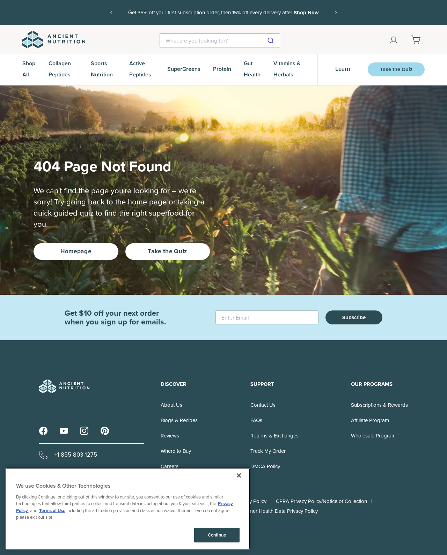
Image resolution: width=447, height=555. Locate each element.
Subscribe (354, 317)
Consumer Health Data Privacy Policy (276, 511)
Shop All (28, 68)
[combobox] (220, 40)
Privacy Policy (251, 501)
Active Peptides (140, 68)
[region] (128, 508)
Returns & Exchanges (274, 436)
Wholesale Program (373, 436)
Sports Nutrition (102, 68)
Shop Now (306, 12)
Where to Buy (176, 451)
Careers (169, 466)
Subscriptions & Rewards (379, 405)
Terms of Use (52, 510)
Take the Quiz (396, 69)
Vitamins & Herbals (286, 68)
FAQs (256, 420)
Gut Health (252, 68)
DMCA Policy (265, 466)
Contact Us (263, 405)
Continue (217, 535)
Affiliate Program (370, 420)
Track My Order (268, 451)
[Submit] (271, 40)
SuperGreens (183, 69)
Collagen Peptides (60, 68)
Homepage (75, 251)
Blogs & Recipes (179, 420)
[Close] (239, 475)
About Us (171, 405)
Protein (222, 69)
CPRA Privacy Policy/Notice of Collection (321, 501)
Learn (342, 69)
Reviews (170, 436)
